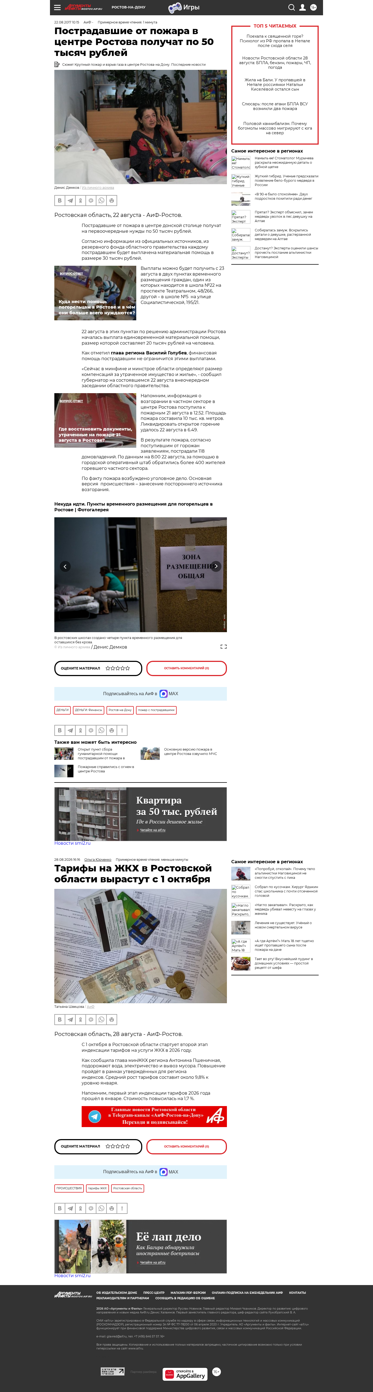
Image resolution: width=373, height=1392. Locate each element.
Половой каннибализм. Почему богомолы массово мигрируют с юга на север (275, 128)
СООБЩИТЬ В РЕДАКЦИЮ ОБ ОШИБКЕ (185, 1298)
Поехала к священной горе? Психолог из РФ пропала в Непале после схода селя (275, 41)
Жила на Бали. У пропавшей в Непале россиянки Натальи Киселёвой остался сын (275, 85)
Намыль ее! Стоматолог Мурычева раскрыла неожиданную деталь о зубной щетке (284, 162)
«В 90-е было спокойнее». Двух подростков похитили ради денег (283, 196)
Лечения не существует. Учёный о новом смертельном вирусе (283, 925)
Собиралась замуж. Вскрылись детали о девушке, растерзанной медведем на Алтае (283, 234)
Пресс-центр (153, 1293)
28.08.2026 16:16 (67, 860)
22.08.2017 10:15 (66, 22)
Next (216, 566)
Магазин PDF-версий (188, 1293)
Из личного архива (98, 188)
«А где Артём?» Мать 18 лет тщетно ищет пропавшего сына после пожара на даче (284, 945)
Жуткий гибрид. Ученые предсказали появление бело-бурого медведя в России (286, 180)
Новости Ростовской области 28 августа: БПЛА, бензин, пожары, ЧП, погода (275, 63)
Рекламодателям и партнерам (122, 1298)
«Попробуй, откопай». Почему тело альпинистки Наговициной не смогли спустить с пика (285, 873)
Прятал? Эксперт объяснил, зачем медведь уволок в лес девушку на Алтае (284, 216)
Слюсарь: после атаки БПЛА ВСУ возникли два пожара (275, 106)
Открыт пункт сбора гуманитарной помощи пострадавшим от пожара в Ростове (89, 755)
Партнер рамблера (143, 1371)
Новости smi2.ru (72, 843)
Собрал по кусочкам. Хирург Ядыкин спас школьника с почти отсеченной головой (286, 891)
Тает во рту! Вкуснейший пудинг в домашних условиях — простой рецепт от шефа (284, 963)
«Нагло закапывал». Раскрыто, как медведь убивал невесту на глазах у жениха (285, 909)
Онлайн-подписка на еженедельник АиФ (247, 1293)
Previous (65, 566)
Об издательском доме (116, 1293)
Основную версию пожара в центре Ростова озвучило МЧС (190, 751)
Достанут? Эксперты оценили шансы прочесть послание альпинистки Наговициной (286, 252)
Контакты (297, 1293)
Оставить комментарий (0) (186, 668)
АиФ (90, 1007)
